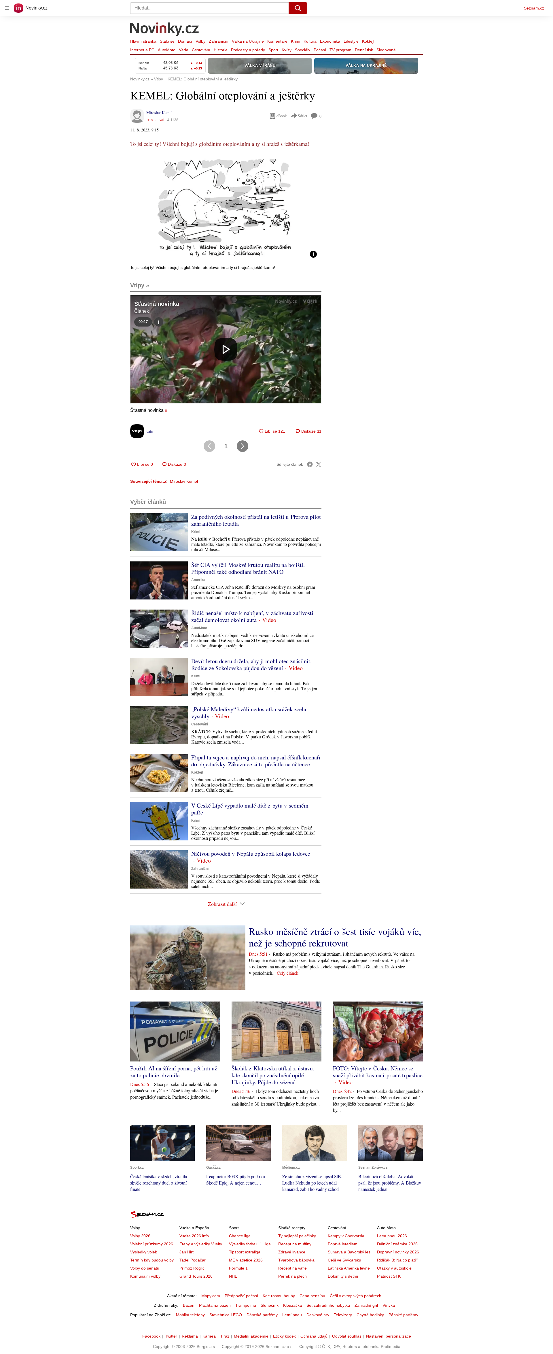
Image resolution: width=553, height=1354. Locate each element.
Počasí (320, 50)
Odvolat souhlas (346, 1336)
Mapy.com (210, 1295)
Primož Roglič (191, 1268)
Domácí (185, 41)
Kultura (310, 41)
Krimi (295, 41)
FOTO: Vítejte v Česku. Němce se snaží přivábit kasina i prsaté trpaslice (378, 1071)
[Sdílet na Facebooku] (310, 464)
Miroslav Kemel (159, 112)
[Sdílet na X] (318, 464)
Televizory (343, 1314)
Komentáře (277, 41)
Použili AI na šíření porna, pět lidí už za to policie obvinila (173, 1071)
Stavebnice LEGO (225, 1314)
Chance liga (240, 1236)
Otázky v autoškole (394, 1268)
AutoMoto (166, 50)
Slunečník (270, 1305)
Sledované (386, 50)
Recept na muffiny (294, 1244)
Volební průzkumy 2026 (151, 1244)
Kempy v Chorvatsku (346, 1236)
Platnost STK (389, 1276)
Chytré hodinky (370, 1314)
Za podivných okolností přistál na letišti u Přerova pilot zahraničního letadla (256, 520)
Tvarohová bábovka (296, 1260)
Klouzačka (292, 1305)
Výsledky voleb (143, 1252)
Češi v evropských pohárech (355, 1295)
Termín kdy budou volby (152, 1260)
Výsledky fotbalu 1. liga (250, 1244)
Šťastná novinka (148, 410)
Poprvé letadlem (342, 1244)
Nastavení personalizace (388, 1336)
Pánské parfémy (403, 1314)
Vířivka (388, 1305)
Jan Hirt (186, 1252)
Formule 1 (238, 1268)
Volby (200, 41)
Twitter (171, 1336)
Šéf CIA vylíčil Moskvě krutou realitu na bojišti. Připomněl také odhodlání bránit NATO (248, 568)
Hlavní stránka (143, 41)
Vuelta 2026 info (194, 1236)
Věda (183, 50)
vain (149, 431)
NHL (233, 1276)
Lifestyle (351, 41)
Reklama (190, 1336)
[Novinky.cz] (164, 29)
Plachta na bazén (215, 1305)
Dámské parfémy (262, 1314)
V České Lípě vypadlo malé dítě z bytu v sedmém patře (249, 809)
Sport (273, 50)
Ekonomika (330, 41)
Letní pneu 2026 (392, 1236)
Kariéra (209, 1336)
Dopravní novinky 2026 (398, 1252)
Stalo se (167, 41)
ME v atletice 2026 (246, 1260)
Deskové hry (317, 1314)
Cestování (201, 50)
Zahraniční (218, 41)
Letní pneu (292, 1314)
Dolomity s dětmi (343, 1276)
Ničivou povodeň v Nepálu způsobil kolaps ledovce (250, 853)
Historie (221, 50)
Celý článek (287, 973)
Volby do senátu (144, 1268)
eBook (281, 115)
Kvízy (286, 50)
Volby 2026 (140, 1236)
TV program (340, 50)
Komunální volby (145, 1276)
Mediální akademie (251, 1336)
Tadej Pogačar (192, 1260)
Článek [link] (141, 311)
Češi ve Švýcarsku (344, 1260)
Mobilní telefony (190, 1314)
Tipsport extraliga (244, 1252)
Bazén (188, 1305)
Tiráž (224, 1336)
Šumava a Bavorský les (349, 1252)
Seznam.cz (534, 8)
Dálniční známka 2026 (397, 1244)
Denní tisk (364, 50)
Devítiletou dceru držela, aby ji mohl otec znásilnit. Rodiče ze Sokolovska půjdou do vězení (251, 664)
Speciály (302, 50)
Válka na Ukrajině (248, 41)
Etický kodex (284, 1336)
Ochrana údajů (313, 1336)
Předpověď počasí (241, 1295)
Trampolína (245, 1305)
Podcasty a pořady (248, 50)
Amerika (198, 580)
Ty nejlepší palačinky (297, 1236)
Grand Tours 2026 (196, 1276)
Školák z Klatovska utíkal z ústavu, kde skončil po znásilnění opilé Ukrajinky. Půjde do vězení (273, 1075)
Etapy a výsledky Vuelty (200, 1244)
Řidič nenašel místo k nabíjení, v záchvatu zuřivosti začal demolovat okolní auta (252, 616)
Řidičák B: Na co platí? (397, 1260)
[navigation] (7, 8)
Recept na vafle (292, 1268)
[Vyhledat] (298, 8)
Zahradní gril (366, 1305)
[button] (225, 208)
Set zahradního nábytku (328, 1305)
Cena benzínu (312, 1295)
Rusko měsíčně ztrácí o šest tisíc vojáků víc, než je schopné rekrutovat (335, 937)
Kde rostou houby (279, 1295)
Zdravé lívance (291, 1252)
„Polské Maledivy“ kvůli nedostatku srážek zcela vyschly (248, 712)
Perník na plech (292, 1276)
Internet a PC (142, 50)
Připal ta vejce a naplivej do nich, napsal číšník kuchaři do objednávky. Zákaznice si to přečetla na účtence (256, 760)
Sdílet (302, 115)
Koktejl (368, 41)
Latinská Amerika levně (349, 1268)
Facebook (151, 1336)
